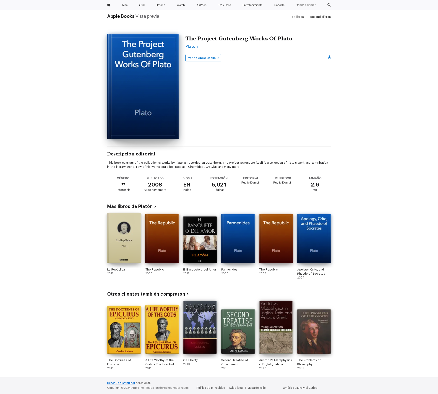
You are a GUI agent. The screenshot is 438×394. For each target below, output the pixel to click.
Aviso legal (236, 387)
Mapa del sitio (257, 387)
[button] (329, 5)
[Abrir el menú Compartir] (329, 57)
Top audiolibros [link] (320, 16)
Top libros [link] (297, 16)
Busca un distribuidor (121, 383)
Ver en (202, 58)
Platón (191, 46)
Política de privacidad (210, 387)
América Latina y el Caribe (300, 387)
